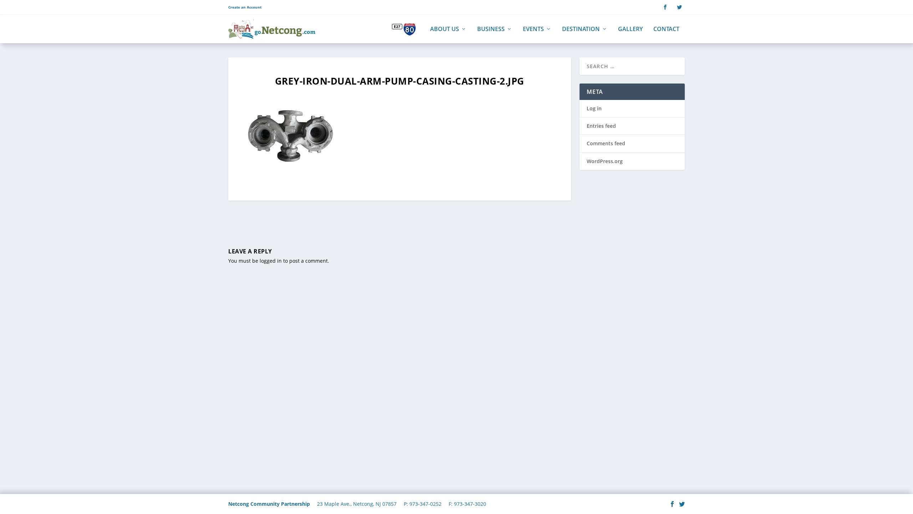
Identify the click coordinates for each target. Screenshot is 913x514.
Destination (581, 29)
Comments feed (606, 143)
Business (491, 29)
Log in (594, 108)
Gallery (630, 29)
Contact (666, 29)
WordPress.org (605, 161)
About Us (444, 29)
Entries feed (601, 125)
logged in (271, 260)
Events (533, 29)
